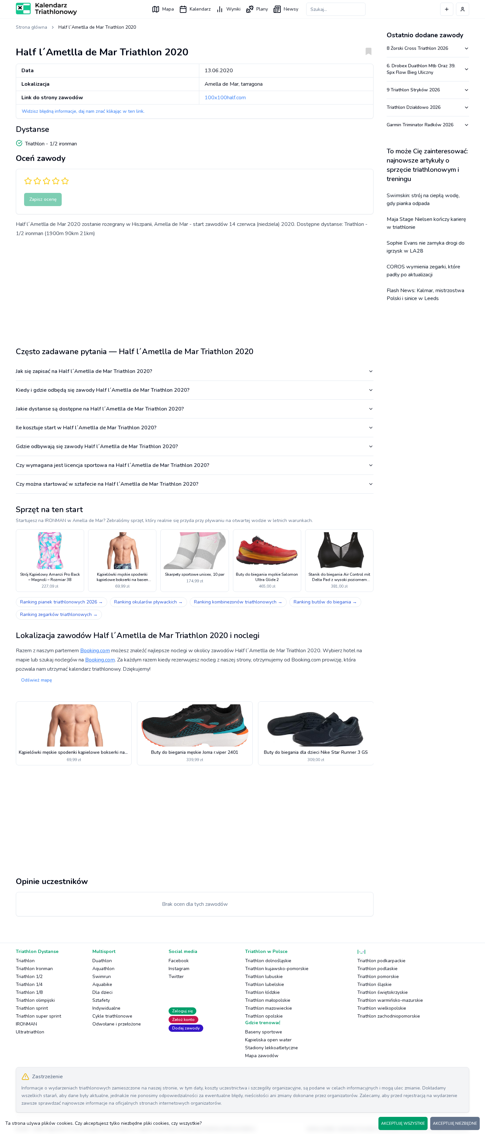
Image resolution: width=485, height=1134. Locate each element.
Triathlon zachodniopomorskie (388, 1016)
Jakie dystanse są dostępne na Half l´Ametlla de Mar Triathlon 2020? (100, 409)
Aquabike (102, 984)
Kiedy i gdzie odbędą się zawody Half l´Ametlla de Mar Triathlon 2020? (102, 390)
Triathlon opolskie (264, 1016)
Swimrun (101, 976)
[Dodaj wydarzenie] (446, 9)
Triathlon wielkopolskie (381, 1008)
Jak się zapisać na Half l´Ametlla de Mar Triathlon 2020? (84, 371)
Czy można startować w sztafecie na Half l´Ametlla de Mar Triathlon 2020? (107, 484)
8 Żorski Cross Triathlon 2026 (417, 48)
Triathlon (25, 961)
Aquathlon (103, 968)
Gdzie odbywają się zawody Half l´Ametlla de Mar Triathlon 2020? (97, 446)
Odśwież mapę (36, 680)
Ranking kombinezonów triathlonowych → (238, 602)
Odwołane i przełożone (116, 1024)
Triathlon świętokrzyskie (382, 992)
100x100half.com (225, 97)
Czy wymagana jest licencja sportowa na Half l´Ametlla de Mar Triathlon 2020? (112, 465)
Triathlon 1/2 (29, 976)
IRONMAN (26, 1024)
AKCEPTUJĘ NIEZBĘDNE (455, 1123)
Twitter (176, 976)
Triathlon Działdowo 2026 (413, 107)
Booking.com (95, 650)
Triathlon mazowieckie (268, 1008)
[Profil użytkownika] (462, 9)
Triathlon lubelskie (264, 984)
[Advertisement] (194, 289)
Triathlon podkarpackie (381, 961)
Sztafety (101, 1000)
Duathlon (102, 961)
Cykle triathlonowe (112, 1016)
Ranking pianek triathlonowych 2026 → (61, 602)
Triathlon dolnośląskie (268, 961)
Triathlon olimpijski (35, 1000)
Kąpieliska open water (268, 1040)
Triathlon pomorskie (378, 976)
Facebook (179, 961)
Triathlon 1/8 (29, 992)
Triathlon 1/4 (29, 984)
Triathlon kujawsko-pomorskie (276, 968)
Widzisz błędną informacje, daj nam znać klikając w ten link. (83, 111)
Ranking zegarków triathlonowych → (59, 614)
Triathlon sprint (32, 1008)
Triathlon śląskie (374, 984)
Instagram (179, 968)
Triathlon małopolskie (267, 1000)
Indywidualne (106, 1008)
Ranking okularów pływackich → (148, 602)
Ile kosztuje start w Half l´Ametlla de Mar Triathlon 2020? (86, 427)
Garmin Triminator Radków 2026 (420, 125)
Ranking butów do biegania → (325, 602)
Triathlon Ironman (34, 968)
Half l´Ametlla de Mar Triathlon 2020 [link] (97, 27)
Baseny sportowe (263, 1032)
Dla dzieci (102, 992)
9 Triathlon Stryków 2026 (413, 90)
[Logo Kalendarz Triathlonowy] (46, 9)
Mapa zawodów (261, 1056)
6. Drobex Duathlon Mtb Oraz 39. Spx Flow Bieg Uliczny (421, 69)
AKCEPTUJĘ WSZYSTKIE (403, 1123)
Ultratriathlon (30, 1032)
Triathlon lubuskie (264, 976)
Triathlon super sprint (38, 1016)
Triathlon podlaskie (377, 968)
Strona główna (31, 27)
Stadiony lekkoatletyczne (271, 1048)
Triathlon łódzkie (262, 992)
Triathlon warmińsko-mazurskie (390, 1000)
